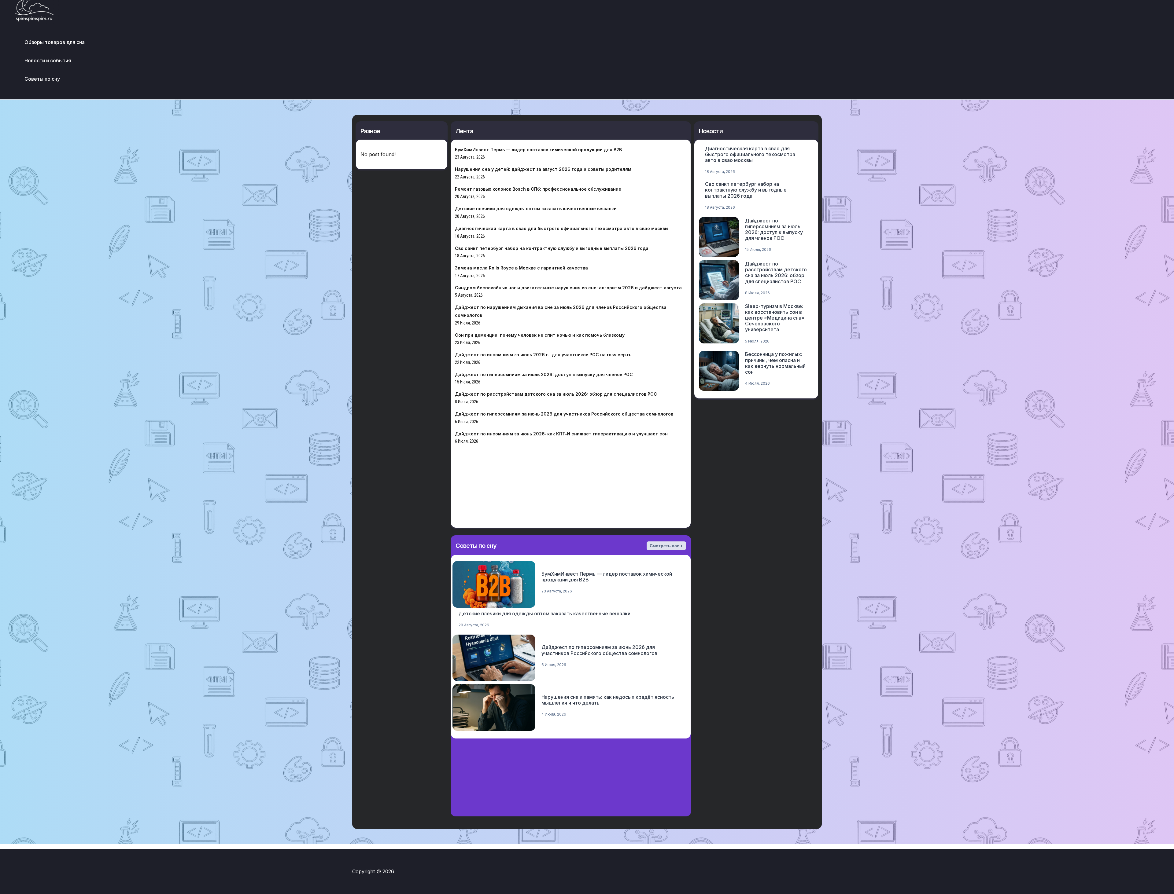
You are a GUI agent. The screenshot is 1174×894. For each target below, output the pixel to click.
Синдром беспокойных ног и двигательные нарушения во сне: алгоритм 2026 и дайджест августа (568, 287)
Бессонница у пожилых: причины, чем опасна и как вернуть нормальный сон (775, 363)
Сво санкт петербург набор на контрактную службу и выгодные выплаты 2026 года (551, 248)
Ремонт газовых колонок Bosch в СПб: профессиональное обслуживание (538, 189)
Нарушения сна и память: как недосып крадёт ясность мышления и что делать (607, 700)
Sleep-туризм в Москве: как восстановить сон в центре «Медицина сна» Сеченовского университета (774, 318)
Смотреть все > (666, 545)
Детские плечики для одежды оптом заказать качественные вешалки (536, 208)
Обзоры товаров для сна (54, 42)
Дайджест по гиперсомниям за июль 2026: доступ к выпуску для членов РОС (544, 374)
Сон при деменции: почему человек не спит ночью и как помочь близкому (540, 335)
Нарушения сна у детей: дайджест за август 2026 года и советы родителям (543, 169)
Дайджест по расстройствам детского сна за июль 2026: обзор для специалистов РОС (556, 394)
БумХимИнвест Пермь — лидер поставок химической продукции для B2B (538, 149)
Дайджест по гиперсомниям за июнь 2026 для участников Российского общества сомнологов (564, 413)
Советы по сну (42, 79)
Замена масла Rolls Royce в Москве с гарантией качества (521, 267)
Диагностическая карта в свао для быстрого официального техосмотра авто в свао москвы (561, 228)
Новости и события (47, 60)
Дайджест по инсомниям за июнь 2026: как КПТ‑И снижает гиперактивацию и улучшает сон (561, 433)
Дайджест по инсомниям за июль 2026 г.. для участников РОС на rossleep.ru (543, 354)
